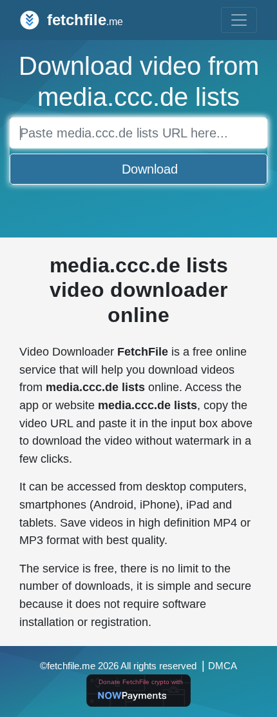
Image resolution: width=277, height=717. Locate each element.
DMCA (222, 666)
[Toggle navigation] (239, 20)
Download (150, 169)
